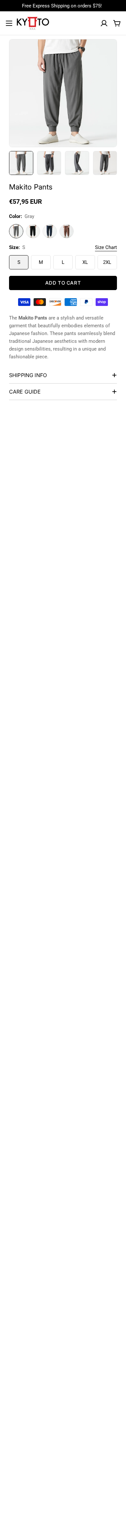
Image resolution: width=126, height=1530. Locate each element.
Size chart (106, 247)
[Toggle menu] (9, 23)
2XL (107, 262)
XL (85, 262)
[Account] (104, 23)
